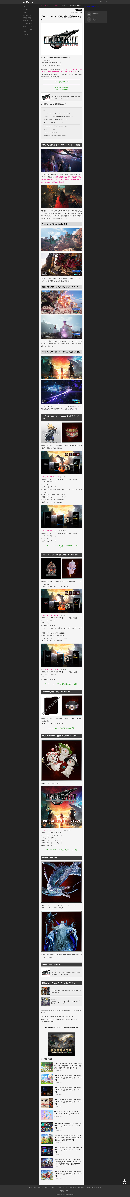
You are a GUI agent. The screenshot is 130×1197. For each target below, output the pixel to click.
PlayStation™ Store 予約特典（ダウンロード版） (56, 126)
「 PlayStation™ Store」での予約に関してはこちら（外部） (61, 850)
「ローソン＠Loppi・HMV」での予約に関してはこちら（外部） (61, 684)
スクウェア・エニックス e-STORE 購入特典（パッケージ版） (59, 116)
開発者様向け (81, 1187)
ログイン (105, 1)
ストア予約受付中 (28, 23)
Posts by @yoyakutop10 (92, 6)
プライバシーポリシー (51, 1187)
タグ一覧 (25, 34)
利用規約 (40, 1187)
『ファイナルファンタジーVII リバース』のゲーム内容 (57, 113)
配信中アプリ (27, 15)
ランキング (26, 9)
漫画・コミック (27, 20)
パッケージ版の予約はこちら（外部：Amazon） (61, 82)
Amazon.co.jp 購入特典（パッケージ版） (54, 123)
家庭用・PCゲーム (28, 18)
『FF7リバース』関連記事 (50, 132)
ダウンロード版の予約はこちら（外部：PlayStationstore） (61, 88)
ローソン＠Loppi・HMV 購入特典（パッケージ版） (56, 119)
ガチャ (25, 32)
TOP (24, 6)
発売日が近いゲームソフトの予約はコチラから (55, 135)
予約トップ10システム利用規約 (67, 1187)
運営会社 (98, 1187)
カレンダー (26, 12)
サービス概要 (32, 1187)
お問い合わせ (91, 1187)
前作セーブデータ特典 (49, 129)
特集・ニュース (27, 26)
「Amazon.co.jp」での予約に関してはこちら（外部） (61, 728)
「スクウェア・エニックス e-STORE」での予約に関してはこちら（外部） (61, 546)
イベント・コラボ (28, 29)
